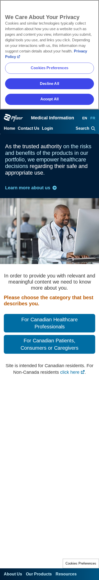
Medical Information (52, 117)
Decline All (49, 84)
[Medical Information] (13, 118)
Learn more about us (27, 187)
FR (92, 118)
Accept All (49, 99)
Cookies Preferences (80, 563)
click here (69, 372)
